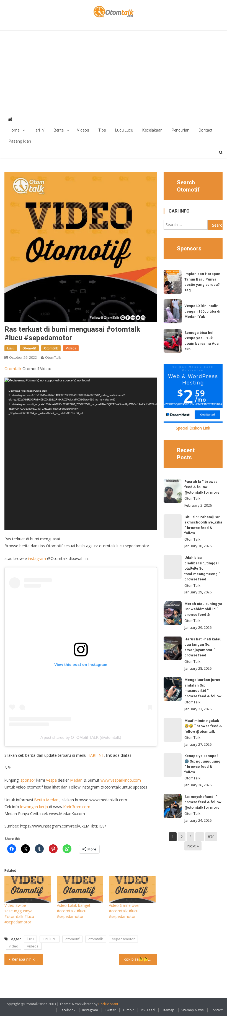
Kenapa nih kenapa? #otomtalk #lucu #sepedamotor (27, 959)
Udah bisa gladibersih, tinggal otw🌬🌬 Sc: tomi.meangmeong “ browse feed (202, 568)
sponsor (27, 780)
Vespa (51, 780)
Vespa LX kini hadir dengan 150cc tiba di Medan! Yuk (202, 311)
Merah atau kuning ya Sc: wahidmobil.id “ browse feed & (203, 609)
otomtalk (95, 938)
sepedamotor (123, 938)
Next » (193, 846)
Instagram (90, 1010)
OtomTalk (53, 357)
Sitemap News (192, 1010)
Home (14, 130)
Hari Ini (39, 130)
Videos (83, 130)
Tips (102, 130)
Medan (76, 780)
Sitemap (168, 1010)
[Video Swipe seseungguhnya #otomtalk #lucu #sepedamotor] (27, 889)
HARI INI (95, 755)
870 (211, 836)
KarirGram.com (76, 806)
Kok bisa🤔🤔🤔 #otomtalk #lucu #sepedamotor (140, 959)
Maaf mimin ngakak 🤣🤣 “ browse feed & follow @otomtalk (203, 726)
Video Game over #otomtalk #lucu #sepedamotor (124, 911)
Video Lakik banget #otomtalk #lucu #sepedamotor (74, 911)
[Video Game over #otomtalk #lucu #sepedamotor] (132, 889)
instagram (37, 558)
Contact (205, 130)
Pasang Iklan (20, 141)
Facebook (67, 1010)
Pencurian (180, 130)
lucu (30, 938)
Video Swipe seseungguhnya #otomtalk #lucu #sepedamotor (19, 914)
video (13, 946)
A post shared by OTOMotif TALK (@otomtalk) (80, 737)
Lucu (10, 348)
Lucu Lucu (124, 130)
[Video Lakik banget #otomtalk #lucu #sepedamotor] (80, 889)
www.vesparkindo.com (120, 780)
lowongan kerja (34, 806)
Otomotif (29, 348)
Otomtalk (51, 348)
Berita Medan (46, 799)
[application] (80, 454)
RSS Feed (148, 1010)
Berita (59, 130)
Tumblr (128, 1010)
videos (32, 946)
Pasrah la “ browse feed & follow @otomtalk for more (202, 487)
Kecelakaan (152, 130)
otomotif (72, 938)
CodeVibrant (108, 1004)
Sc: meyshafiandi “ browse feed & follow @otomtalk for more (202, 802)
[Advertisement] (114, 72)
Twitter (110, 1010)
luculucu (49, 938)
